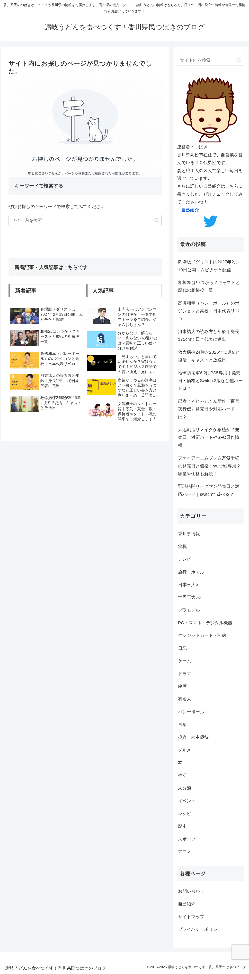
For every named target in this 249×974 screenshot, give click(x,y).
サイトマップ (191, 916)
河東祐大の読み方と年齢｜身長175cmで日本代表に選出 (208, 335)
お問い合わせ (191, 891)
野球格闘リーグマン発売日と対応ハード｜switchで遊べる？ (208, 490)
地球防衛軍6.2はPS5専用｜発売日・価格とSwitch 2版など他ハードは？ (210, 380)
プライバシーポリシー (200, 929)
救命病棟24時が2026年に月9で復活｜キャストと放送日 (208, 356)
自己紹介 (190, 210)
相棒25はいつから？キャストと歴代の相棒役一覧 (209, 286)
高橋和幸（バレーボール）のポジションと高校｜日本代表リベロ (208, 311)
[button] (156, 220)
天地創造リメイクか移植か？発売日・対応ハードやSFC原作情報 (208, 437)
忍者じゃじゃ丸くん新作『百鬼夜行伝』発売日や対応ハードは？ (208, 409)
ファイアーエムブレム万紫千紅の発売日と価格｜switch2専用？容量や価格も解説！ (209, 466)
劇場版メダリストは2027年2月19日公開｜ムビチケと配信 (208, 265)
